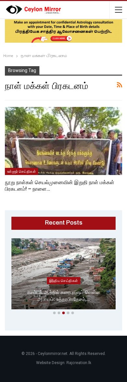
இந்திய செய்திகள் (63, 281)
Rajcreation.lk (78, 362)
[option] (63, 275)
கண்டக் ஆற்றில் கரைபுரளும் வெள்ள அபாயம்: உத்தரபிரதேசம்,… (63, 295)
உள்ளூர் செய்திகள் (21, 171)
